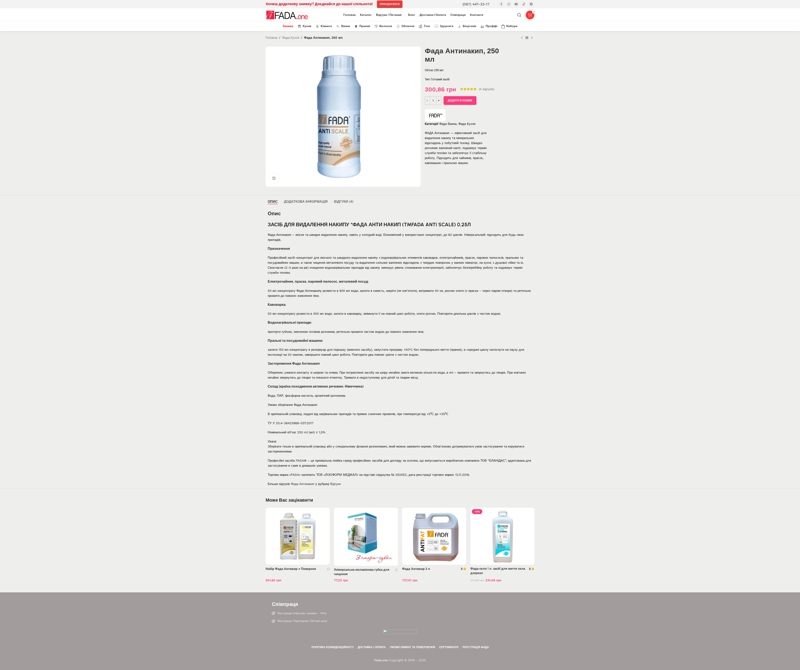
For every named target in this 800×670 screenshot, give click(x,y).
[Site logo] (287, 15)
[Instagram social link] (509, 4)
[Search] (519, 15)
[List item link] (400, 613)
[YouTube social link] (516, 4)
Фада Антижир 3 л (416, 569)
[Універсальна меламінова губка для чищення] (366, 537)
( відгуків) (486, 89)
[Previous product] (521, 37)
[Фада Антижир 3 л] (434, 536)
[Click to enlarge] (274, 178)
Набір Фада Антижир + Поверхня (291, 569)
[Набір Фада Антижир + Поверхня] (298, 536)
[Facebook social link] (501, 4)
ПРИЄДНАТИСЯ (390, 4)
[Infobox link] (476, 4)
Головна (271, 38)
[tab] (273, 201)
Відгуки (335, 484)
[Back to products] (526, 37)
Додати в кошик (460, 100)
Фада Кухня (290, 38)
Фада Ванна (447, 124)
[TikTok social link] (524, 4)
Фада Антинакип (302, 484)
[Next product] (531, 37)
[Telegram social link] (531, 4)
